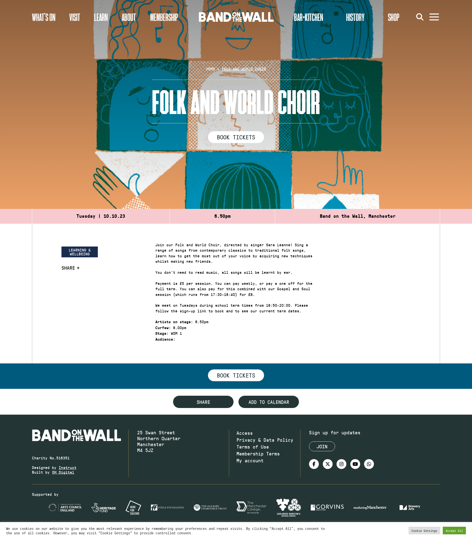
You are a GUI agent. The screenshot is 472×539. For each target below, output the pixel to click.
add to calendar (269, 402)
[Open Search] (420, 17)
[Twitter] (328, 464)
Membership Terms (258, 453)
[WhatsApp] (369, 464)
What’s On (43, 17)
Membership (164, 17)
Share (68, 268)
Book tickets (236, 375)
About (129, 17)
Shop (393, 17)
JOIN (322, 446)
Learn (101, 17)
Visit (74, 17)
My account (250, 460)
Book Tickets (236, 137)
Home (210, 68)
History (355, 17)
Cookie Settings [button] (424, 530)
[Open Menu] (434, 17)
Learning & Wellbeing (80, 251)
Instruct (67, 467)
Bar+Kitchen (308, 17)
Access (244, 433)
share (203, 402)
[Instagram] (341, 464)
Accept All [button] (454, 530)
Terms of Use (252, 446)
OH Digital (63, 472)
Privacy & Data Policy (264, 440)
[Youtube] (355, 464)
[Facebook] (314, 464)
